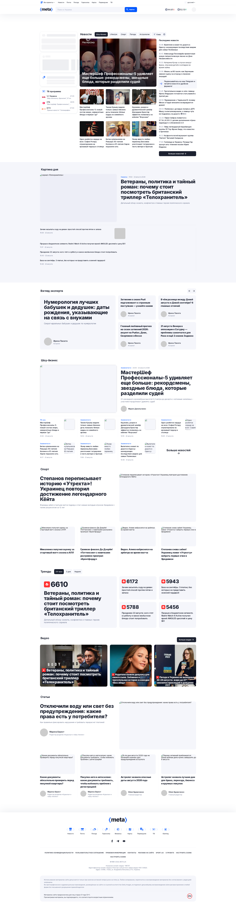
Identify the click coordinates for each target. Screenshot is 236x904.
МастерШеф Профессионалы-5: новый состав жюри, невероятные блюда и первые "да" (92, 111)
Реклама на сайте (146, 853)
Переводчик (103, 2)
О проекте (170, 853)
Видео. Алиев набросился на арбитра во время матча (137, 551)
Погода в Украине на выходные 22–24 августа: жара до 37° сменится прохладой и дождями (175, 666)
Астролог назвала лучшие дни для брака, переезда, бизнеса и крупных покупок (178, 780)
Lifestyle (113, 34)
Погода (76, 2)
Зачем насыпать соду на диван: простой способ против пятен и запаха (70, 229)
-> (179, 452)
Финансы (118, 834)
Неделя (77, 572)
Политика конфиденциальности (59, 853)
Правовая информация (116, 853)
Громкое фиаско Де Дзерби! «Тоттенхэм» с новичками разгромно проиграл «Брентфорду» (96, 554)
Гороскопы (85, 2)
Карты (94, 2)
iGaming (165, 834)
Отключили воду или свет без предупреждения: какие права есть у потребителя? (77, 711)
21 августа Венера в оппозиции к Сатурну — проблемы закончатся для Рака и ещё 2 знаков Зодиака (177, 331)
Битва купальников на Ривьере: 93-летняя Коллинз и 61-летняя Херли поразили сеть (117, 143)
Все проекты (48, 2)
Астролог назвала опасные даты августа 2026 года (136, 779)
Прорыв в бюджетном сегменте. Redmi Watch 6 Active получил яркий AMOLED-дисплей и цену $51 (82, 244)
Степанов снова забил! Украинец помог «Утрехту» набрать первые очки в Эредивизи (176, 554)
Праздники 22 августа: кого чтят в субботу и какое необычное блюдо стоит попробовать (78, 252)
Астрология (145, 34)
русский (191, 2)
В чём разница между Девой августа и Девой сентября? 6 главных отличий (177, 302)
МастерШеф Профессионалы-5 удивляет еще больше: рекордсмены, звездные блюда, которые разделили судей (156, 383)
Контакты (132, 853)
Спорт (123, 34)
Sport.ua (160, 853)
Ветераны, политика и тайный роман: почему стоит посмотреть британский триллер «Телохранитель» (158, 189)
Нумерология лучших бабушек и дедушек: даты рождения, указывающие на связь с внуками (76, 310)
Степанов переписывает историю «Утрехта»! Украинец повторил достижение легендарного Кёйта (73, 489)
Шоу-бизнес (101, 34)
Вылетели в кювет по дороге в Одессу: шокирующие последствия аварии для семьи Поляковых (131, 451)
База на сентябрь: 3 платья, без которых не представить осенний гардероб (72, 260)
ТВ (111, 2)
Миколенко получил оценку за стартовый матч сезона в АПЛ (57, 551)
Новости (61, 2)
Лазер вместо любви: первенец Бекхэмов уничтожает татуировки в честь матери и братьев (143, 143)
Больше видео (185, 640)
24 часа (59, 572)
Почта (69, 2)
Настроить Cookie (184, 853)
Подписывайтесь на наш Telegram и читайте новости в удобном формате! (179, 83)
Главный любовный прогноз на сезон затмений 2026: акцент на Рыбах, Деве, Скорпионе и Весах (136, 331)
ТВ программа (54, 91)
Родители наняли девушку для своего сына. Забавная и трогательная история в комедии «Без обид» (131, 666)
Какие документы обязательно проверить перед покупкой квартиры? (57, 780)
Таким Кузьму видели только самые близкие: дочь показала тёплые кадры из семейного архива (116, 112)
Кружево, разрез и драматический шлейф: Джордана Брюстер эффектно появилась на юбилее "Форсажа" (142, 112)
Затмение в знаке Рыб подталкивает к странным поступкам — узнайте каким (137, 302)
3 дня (68, 572)
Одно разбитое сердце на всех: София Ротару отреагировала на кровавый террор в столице (92, 143)
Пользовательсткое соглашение (89, 853)
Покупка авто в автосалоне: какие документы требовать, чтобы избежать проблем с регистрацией (96, 782)
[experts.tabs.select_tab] (189, 290)
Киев (158, 34)
